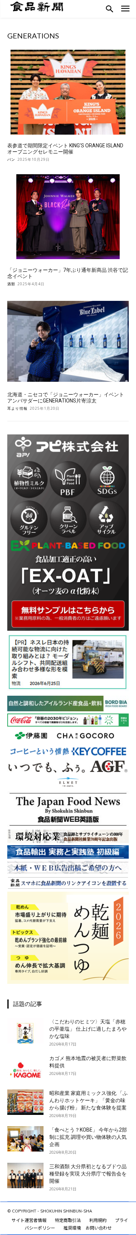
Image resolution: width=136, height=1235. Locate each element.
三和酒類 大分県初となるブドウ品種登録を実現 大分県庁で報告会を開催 (88, 1174)
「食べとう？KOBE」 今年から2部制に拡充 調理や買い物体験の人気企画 (88, 1137)
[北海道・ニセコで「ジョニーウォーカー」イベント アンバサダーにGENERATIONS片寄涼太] (68, 341)
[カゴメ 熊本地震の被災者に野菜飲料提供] (25, 1067)
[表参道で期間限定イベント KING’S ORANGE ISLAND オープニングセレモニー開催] (68, 92)
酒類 (11, 284)
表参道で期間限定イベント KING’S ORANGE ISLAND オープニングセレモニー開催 (65, 149)
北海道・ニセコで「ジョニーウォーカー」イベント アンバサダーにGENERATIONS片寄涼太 (65, 398)
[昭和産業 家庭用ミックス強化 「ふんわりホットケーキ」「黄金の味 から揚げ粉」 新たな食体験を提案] (25, 1102)
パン (11, 159)
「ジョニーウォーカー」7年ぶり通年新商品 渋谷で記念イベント (67, 273)
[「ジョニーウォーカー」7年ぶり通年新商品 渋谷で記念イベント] (68, 216)
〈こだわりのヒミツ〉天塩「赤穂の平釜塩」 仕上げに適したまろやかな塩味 (88, 1029)
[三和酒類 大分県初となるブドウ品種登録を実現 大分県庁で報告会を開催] (25, 1175)
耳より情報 (17, 408)
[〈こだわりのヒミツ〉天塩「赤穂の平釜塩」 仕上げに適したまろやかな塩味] (25, 1030)
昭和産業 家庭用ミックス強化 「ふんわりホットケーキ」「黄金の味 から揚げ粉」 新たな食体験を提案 (88, 1100)
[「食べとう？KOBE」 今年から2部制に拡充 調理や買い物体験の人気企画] (25, 1139)
